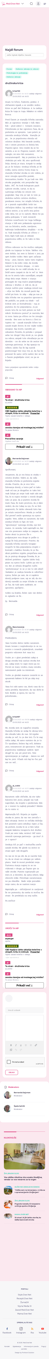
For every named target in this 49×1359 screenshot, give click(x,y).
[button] (11, 1045)
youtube (42, 1332)
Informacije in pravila (31, 1346)
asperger (9, 938)
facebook (7, 1332)
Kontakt (7, 1346)
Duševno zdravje (14, 77)
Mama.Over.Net (24, 1313)
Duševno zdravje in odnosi (27, 69)
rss (32, 1332)
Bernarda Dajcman (21, 458)
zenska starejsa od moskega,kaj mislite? (24, 427)
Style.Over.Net (24, 1294)
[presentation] (11, 1045)
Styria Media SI (24, 1306)
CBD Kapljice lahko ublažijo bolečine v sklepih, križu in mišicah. (23, 412)
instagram (21, 1332)
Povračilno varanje (14, 438)
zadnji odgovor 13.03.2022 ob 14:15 (27, 95)
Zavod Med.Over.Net (24, 1309)
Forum (9, 69)
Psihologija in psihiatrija (17, 73)
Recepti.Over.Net (24, 1298)
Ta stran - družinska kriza (17, 399)
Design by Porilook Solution (24, 1352)
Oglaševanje (17, 1346)
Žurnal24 (24, 1302)
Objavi (12, 1072)
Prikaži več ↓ (24, 447)
